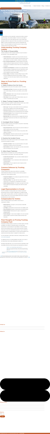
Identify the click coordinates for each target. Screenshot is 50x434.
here (22, 241)
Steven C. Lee (8, 248)
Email (1, 413)
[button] (1, 31)
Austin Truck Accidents (19, 14)
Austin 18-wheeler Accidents (9, 14)
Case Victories (37, 5)
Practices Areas (27, 5)
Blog (43, 5)
